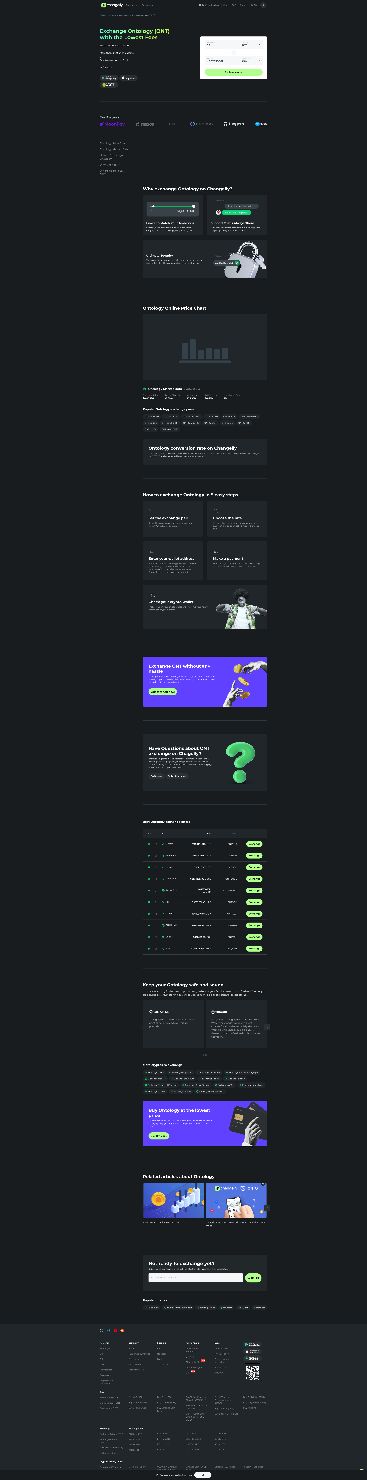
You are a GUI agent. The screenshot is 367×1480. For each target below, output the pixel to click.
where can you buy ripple (178, 1307)
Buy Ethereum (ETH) (110, 1403)
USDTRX (207, 892)
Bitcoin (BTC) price (138, 1467)
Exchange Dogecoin (180, 1072)
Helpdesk (161, 1354)
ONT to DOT (210, 423)
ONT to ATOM (152, 416)
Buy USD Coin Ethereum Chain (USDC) (222, 1400)
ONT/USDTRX (230, 890)
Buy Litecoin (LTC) (109, 1408)
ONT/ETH (232, 855)
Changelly (104, 15)
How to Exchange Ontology (111, 157)
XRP (168, 902)
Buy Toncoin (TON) (166, 1402)
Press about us (135, 1359)
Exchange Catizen (155, 1091)
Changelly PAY (193, 1362)
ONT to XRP (244, 423)
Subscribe (253, 1277)
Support (244, 5)
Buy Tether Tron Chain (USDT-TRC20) (197, 1407)
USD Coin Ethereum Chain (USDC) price (167, 1468)
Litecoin (170, 867)
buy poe (242, 1307)
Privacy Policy (221, 1354)
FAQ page (156, 776)
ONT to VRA (229, 416)
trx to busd (152, 1307)
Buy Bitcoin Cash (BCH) (226, 1414)
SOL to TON (220, 1433)
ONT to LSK (150, 429)
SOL (208, 937)
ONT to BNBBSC (170, 429)
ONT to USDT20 (191, 423)
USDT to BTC (192, 1433)
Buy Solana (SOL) (137, 1407)
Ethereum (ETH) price (110, 1467)
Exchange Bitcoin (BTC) (112, 1434)
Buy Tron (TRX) (164, 1397)
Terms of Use (221, 1348)
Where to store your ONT (112, 172)
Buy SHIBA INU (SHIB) (254, 1397)
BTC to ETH (134, 1439)
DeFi (102, 1364)
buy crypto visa (206, 1307)
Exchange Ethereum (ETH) (110, 1441)
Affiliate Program (194, 1367)
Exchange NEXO (154, 1072)
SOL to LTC (220, 1449)
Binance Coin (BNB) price (196, 1468)
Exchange (254, 844)
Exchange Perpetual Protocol (161, 1085)
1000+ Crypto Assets (120, 15)
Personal (130, 5)
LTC (209, 867)
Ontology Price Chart (113, 143)
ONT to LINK (212, 416)
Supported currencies (139, 1354)
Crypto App (105, 1375)
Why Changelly (110, 164)
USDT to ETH (192, 1449)
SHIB (208, 925)
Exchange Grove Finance (196, 1085)
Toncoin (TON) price (253, 1467)
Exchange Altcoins (109, 1453)
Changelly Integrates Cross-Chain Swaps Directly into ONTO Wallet (236, 1224)
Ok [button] (202, 1475)
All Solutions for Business (194, 1350)
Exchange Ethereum (182, 1078)
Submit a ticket (177, 776)
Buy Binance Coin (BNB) (166, 1409)
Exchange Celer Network (210, 1091)
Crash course (163, 1364)
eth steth (226, 1307)
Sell (101, 1359)
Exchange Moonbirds (251, 1085)
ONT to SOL (151, 423)
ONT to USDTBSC (192, 416)
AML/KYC (219, 1372)
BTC (208, 844)
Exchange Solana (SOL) (111, 1447)
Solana (169, 936)
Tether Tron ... (172, 890)
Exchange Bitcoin (235, 1078)
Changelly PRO (136, 1369)
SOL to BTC (220, 1439)
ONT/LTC (232, 867)
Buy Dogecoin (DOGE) (254, 1402)
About (131, 1348)
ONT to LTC (227, 423)
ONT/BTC (232, 844)
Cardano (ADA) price (224, 1467)
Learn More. (187, 1475)
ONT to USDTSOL (249, 416)
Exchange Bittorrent (209, 1072)
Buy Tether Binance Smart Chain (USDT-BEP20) (196, 1417)
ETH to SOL (163, 1449)
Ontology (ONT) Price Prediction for (161, 1222)
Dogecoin (171, 878)
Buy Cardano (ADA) (224, 1408)
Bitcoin (169, 843)
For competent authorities (222, 1360)
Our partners (134, 1364)
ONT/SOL (232, 937)
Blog (225, 5)
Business (146, 5)
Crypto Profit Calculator (106, 1382)
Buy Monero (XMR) (137, 1402)
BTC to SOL (134, 1450)
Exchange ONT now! (163, 691)
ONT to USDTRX (170, 423)
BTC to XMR (134, 1444)
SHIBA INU (171, 925)
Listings (190, 1357)
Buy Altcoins (249, 1407)
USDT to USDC (193, 1439)
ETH (208, 855)
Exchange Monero (155, 1078)
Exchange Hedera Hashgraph (242, 1072)
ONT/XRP (232, 902)
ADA (208, 913)
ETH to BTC (163, 1433)
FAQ (234, 5)
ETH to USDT (163, 1439)
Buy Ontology (159, 1136)
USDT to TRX (192, 1444)
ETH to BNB (163, 1444)
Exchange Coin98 (181, 1091)
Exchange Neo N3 (209, 1078)
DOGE (207, 879)
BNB (168, 948)
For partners (220, 1367)
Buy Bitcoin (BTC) (109, 1397)
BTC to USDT (135, 1434)
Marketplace (106, 1369)
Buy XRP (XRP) (135, 1397)
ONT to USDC (171, 416)
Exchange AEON (224, 1085)
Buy (102, 1354)
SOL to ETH (220, 1444)
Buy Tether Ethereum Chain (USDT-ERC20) (196, 1398)
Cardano (170, 913)
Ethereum (171, 855)
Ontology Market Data (114, 149)
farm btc (259, 1307)
